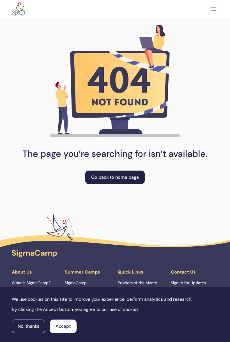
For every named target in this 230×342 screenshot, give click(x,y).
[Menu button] (213, 8)
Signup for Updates (188, 282)
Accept (63, 326)
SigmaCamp (76, 282)
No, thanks (28, 326)
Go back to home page (115, 177)
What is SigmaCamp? (31, 282)
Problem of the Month (137, 282)
